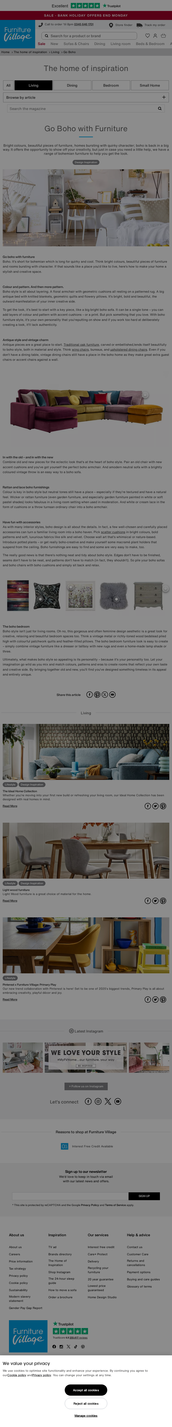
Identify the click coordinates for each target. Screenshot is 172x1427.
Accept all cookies (86, 1390)
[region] (86, 1391)
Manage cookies (86, 1416)
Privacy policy (41, 1375)
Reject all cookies (85, 1403)
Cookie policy (16, 1375)
